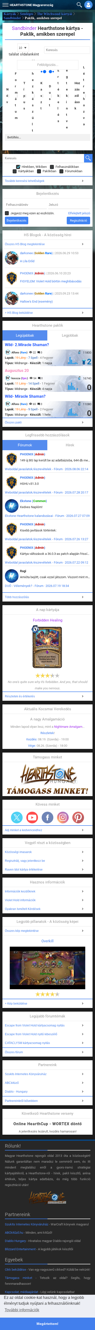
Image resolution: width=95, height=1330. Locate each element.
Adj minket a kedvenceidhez (23, 830)
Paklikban (49, 171)
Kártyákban (26, 171)
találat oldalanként (24, 54)
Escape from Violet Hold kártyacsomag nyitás (35, 1025)
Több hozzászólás (17, 597)
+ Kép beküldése (16, 1003)
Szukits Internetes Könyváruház (26, 1074)
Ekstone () (33, 501)
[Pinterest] (78, 817)
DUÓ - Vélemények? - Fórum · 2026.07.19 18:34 (37, 586)
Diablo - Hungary (16, 1091)
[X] (17, 817)
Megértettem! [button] (47, 1324)
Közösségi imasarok (18, 852)
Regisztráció (78, 220)
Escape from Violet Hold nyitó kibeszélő (31, 1034)
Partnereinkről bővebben (21, 1101)
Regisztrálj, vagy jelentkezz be (25, 861)
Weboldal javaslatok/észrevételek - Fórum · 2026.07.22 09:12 (46, 562)
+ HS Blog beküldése (19, 313)
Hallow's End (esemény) (36, 301)
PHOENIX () (32, 273)
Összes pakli (13, 422)
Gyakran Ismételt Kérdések (22, 909)
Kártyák (10, 14)
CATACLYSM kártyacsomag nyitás (27, 1043)
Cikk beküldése (15, 1269)
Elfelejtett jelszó (79, 213)
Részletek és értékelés (20, 696)
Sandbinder (12, 18)
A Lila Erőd (27, 261)
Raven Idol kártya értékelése (24, 869)
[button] (5, 4)
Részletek (47, 733)
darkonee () (36, 253)
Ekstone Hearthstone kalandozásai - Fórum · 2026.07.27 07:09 (47, 516)
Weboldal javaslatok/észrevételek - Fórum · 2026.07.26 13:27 (46, 539)
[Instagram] (63, 817)
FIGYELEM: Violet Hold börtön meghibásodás (51, 281)
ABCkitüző (12, 1083)
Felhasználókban (67, 167)
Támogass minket (18, 1278)
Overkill (47, 941)
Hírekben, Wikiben (34, 167)
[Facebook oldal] (47, 817)
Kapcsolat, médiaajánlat (21, 1292)
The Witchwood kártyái (54, 14)
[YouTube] (32, 817)
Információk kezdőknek (20, 891)
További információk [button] (22, 1310)
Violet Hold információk (20, 900)
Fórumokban (73, 171)
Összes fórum (14, 1052)
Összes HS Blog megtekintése (25, 244)
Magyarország (31, 5)
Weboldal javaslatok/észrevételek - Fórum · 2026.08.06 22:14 (46, 469)
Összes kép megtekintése (22, 931)
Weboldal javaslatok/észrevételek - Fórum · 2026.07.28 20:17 (46, 492)
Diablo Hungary (15, 1241)
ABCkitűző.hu (14, 1232)
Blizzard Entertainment (20, 1249)
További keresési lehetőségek (24, 181)
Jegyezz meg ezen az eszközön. (32, 213)
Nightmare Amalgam (68, 726)
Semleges (26, 14)
